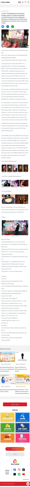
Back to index (15, 404)
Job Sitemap (26, 479)
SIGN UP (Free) (15, 449)
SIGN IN (15, 454)
